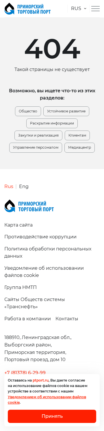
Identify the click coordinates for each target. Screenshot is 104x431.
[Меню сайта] (95, 8)
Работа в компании (27, 318)
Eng (24, 186)
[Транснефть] (27, 8)
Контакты (66, 318)
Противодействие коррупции (40, 237)
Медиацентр (79, 147)
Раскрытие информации (52, 123)
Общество (28, 111)
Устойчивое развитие (66, 111)
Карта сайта (18, 225)
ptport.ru (41, 380)
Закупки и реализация (38, 135)
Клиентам (77, 135)
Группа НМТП (20, 287)
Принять (52, 416)
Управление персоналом (35, 147)
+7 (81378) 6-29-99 (25, 373)
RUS (76, 8)
